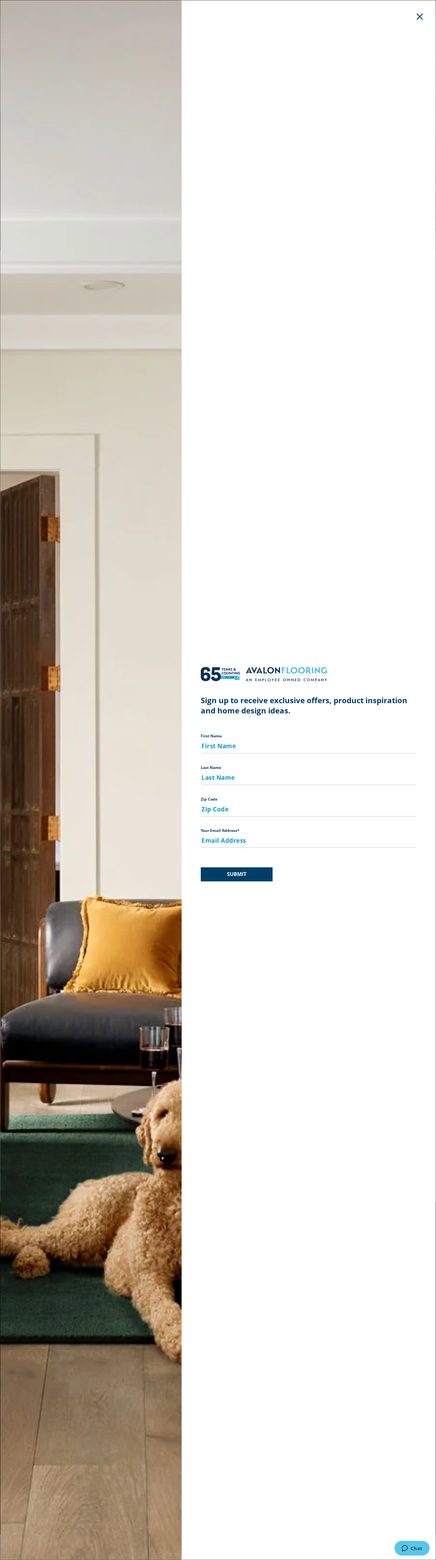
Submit (236, 874)
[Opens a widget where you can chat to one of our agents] (412, 1549)
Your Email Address (220, 830)
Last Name (211, 767)
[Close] (420, 16)
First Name (211, 736)
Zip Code (209, 799)
